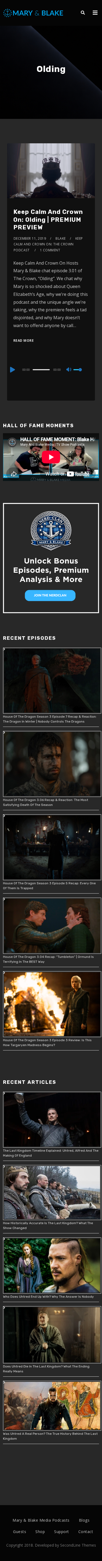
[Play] (12, 369)
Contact (85, 1531)
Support (61, 1531)
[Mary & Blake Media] (34, 12)
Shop (40, 1531)
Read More (23, 340)
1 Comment (50, 250)
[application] (51, 369)
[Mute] (69, 370)
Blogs (84, 1520)
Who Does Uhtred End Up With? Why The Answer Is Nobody (48, 1297)
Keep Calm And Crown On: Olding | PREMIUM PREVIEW (48, 219)
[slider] (81, 374)
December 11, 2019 (30, 238)
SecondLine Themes (78, 1545)
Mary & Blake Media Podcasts (41, 1520)
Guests (19, 1531)
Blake (60, 238)
